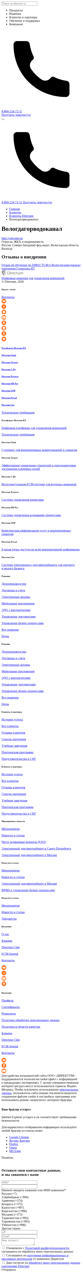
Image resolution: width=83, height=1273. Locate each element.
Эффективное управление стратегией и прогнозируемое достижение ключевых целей (39, 467)
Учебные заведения (14, 745)
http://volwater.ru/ (12, 238)
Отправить (9, 1269)
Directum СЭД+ (9, 369)
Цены (5, 636)
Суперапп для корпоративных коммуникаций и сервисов (39, 450)
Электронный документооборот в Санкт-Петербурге (36, 848)
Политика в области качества (21, 1026)
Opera (13, 1147)
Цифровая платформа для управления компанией (34, 428)
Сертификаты (11, 1007)
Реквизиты (9, 1013)
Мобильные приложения (18, 603)
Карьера (7, 940)
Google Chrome (19, 1137)
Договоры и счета (13, 590)
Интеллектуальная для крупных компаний (39, 484)
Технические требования (18, 412)
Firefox (13, 1144)
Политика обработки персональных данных (31, 1020)
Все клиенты (10, 726)
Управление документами (19, 616)
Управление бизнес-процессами (23, 623)
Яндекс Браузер (19, 1140)
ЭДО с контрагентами (16, 610)
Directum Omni (9, 355)
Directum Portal (9, 398)
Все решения (10, 629)
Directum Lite (8, 405)
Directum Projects (10, 376)
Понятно (7, 1157)
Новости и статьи (13, 835)
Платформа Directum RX (14, 348)
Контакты (8, 297)
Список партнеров (14, 739)
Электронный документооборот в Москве (29, 855)
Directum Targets (10, 362)
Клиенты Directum (21, 216)
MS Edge (15, 1151)
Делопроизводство (14, 583)
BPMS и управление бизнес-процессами (28, 890)
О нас (5, 934)
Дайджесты (9, 918)
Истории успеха (12, 719)
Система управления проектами (23, 499)
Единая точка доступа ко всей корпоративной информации (41, 549)
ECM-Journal (10, 953)
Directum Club (11, 947)
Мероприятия (10, 828)
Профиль (8, 1000)
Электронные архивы (16, 597)
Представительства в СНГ (19, 758)
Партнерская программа (17, 752)
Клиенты (15, 212)
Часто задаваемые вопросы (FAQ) (24, 842)
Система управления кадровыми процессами (31, 515)
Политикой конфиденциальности (47, 1248)
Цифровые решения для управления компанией (33, 278)
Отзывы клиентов (13, 732)
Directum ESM (8, 390)
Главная (14, 209)
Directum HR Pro (10, 383)
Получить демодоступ (16, 114)
